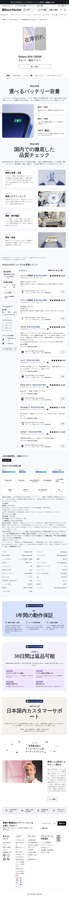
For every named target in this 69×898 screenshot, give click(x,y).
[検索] (24, 9)
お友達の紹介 (32, 840)
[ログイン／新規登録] (61, 10)
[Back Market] (11, 10)
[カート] (65, 10)
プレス (5, 849)
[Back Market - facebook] (4, 859)
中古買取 (30, 849)
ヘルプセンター (20, 840)
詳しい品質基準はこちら (13, 546)
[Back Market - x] (8, 859)
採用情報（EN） (7, 852)
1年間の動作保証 (33, 842)
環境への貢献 (6, 847)
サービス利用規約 (46, 842)
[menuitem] (14, 15)
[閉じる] (66, 2)
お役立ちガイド (20, 854)
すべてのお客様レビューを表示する (20, 864)
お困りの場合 (53, 10)
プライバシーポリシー (47, 845)
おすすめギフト (20, 857)
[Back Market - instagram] (4, 855)
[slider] (4, 314)
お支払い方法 (19, 868)
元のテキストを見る (32, 346)
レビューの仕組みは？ (9, 297)
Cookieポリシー (45, 847)
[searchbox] (30, 9)
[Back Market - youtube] (8, 855)
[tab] (8, 75)
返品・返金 (19, 852)
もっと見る (23, 344)
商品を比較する (20, 859)
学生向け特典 (32, 852)
